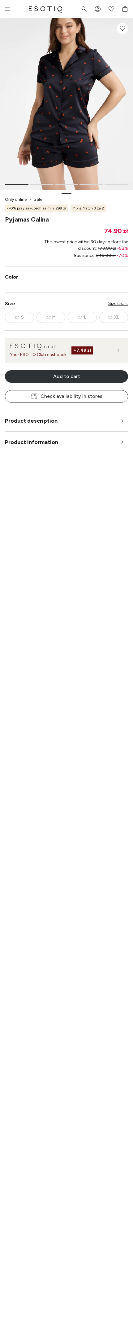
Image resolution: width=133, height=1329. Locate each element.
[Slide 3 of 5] (66, 184)
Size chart (118, 303)
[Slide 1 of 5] (16, 184)
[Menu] (7, 9)
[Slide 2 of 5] (41, 184)
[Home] (45, 9)
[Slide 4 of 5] (91, 184)
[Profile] (97, 9)
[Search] (84, 9)
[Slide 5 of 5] (116, 184)
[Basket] (125, 9)
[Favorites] (111, 9)
